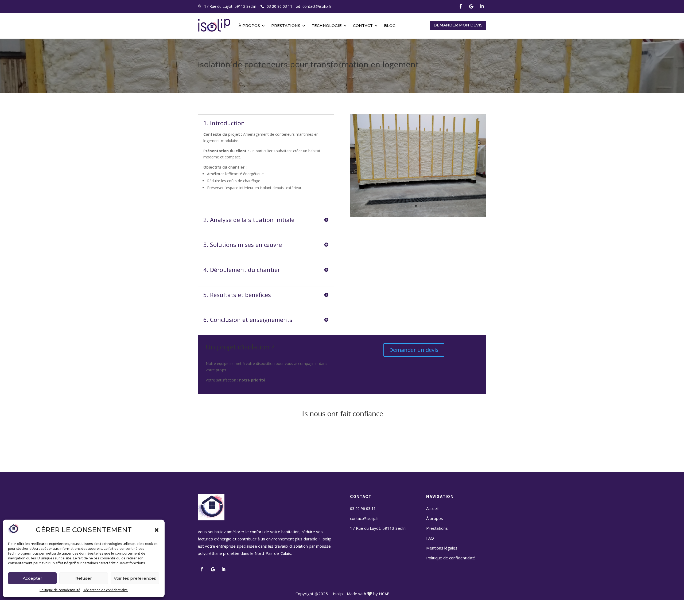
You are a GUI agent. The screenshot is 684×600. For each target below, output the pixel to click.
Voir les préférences (135, 578)
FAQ (430, 538)
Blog (389, 25)
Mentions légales (441, 548)
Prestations (285, 25)
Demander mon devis (458, 25)
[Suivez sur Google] (471, 6)
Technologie (327, 25)
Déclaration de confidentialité (105, 590)
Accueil (432, 508)
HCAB (384, 593)
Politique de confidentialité (60, 590)
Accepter (32, 578)
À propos (249, 25)
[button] (156, 530)
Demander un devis (413, 349)
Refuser (83, 578)
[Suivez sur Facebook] (460, 6)
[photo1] (418, 216)
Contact (363, 25)
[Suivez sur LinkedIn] (482, 6)
